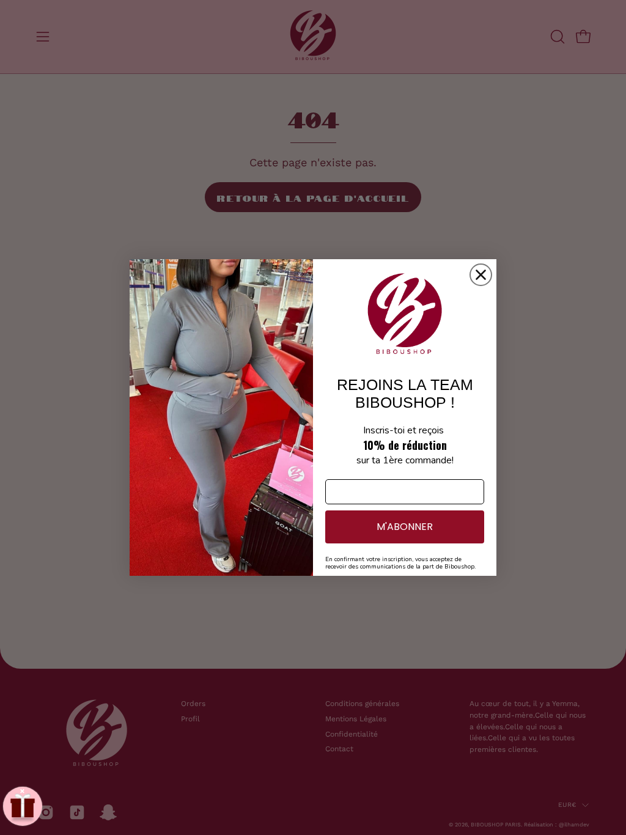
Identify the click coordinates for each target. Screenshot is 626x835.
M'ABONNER (405, 527)
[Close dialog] (481, 274)
